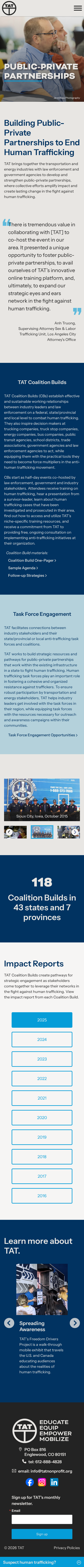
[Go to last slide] (9, 1323)
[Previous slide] (9, 832)
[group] (42, 1321)
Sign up (42, 1534)
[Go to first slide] (75, 832)
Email (16, 1510)
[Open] (78, 8)
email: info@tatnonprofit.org (45, 1471)
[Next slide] (75, 1323)
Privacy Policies (67, 1548)
